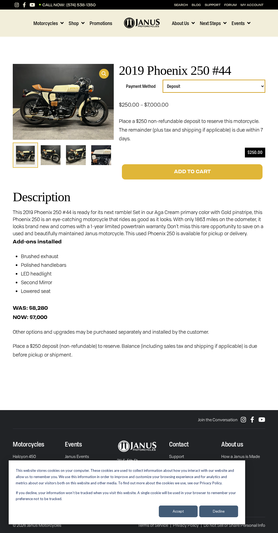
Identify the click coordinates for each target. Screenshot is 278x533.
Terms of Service (153, 525)
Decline (219, 511)
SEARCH (181, 4)
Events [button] (238, 23)
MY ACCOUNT (252, 4)
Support (176, 456)
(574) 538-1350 (81, 4)
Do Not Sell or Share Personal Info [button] (234, 525)
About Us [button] (180, 23)
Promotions (101, 23)
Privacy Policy (186, 525)
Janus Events (77, 456)
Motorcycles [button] (45, 23)
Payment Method (141, 86)
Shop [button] (74, 23)
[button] (104, 74)
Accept (178, 511)
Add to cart (192, 171)
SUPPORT (212, 4)
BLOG (196, 4)
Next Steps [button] (210, 23)
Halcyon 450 (24, 456)
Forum (230, 4)
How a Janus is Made (240, 456)
